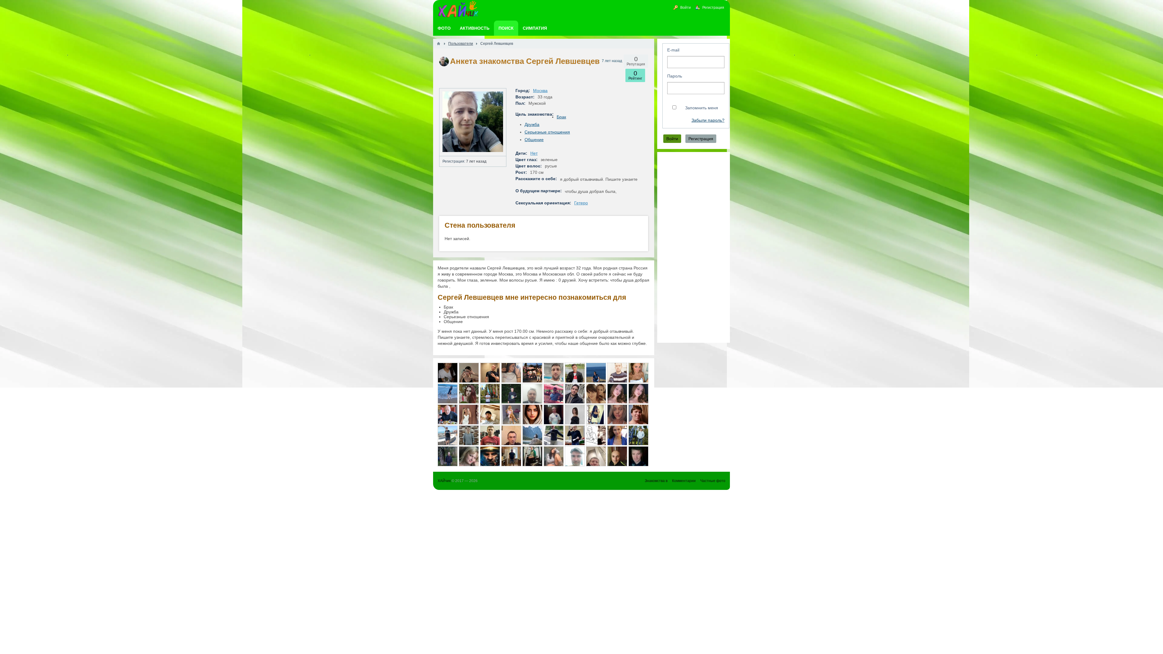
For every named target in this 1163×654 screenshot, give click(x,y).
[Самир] (511, 435)
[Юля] (469, 372)
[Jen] (447, 372)
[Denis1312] (532, 372)
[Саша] (511, 393)
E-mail (673, 50)
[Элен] (511, 372)
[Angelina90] (596, 393)
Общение (534, 139)
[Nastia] (469, 414)
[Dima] (490, 435)
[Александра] (638, 372)
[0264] (490, 393)
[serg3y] (596, 372)
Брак (561, 116)
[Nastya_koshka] (596, 414)
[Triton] (553, 435)
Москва (540, 90)
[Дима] (575, 393)
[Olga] (447, 393)
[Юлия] (511, 414)
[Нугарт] (575, 372)
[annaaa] (617, 435)
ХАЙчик (444, 481)
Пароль (674, 76)
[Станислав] (490, 372)
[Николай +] (596, 456)
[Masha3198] (532, 414)
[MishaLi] (553, 393)
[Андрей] (490, 456)
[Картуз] (596, 435)
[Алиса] (638, 393)
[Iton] (575, 435)
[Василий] (617, 372)
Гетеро (581, 202)
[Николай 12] (638, 414)
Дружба (532, 124)
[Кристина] (553, 456)
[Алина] (617, 393)
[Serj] (447, 414)
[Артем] (511, 456)
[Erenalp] (532, 393)
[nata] (469, 456)
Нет (534, 153)
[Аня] (469, 393)
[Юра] (575, 456)
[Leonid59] (532, 435)
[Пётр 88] (553, 372)
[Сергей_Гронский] (490, 414)
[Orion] (553, 414)
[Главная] (438, 43)
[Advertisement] (693, 247)
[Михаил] (638, 435)
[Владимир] (447, 435)
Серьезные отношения (547, 132)
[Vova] (469, 435)
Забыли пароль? (707, 120)
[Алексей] (532, 456)
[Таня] (617, 414)
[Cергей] (638, 456)
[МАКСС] (447, 456)
